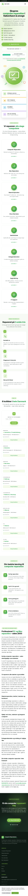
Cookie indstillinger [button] (6, 893)
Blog (3, 868)
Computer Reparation (6, 850)
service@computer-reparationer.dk (9, 879)
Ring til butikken (14, 439)
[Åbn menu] (25, 4)
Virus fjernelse (5, 857)
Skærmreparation (5, 853)
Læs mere (13, 156)
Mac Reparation (5, 860)
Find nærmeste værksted (13, 48)
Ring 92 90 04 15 (15, 44)
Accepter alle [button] (15, 893)
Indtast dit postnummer (14, 417)
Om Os (3, 866)
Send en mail (15, 824)
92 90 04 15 (4, 877)
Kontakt (3, 871)
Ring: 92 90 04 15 (15, 820)
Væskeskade (4, 855)
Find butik (14, 422)
